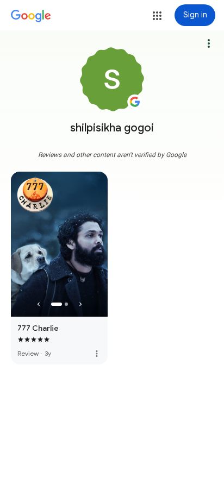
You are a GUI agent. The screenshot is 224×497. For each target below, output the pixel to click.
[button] (157, 16)
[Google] (31, 16)
